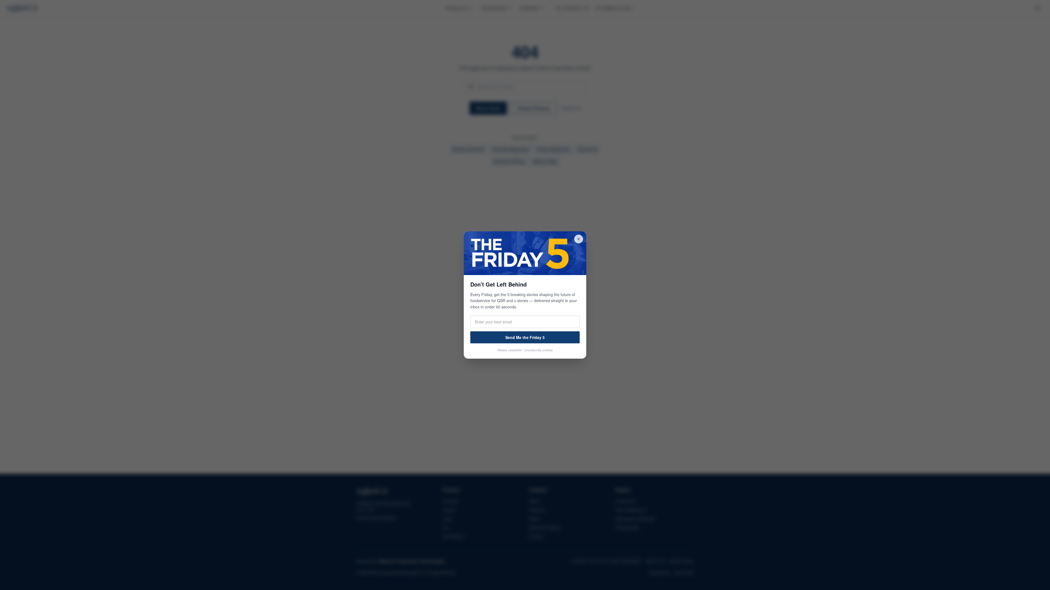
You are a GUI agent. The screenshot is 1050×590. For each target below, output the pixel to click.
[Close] (578, 239)
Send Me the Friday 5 (525, 337)
